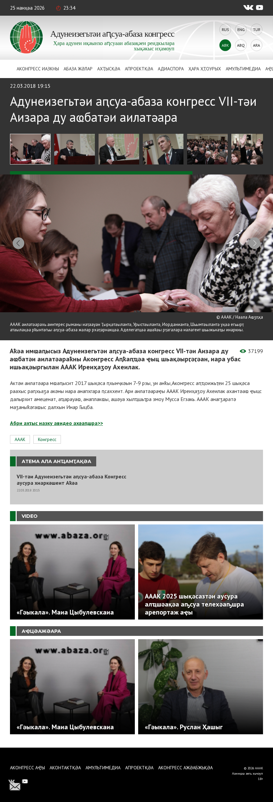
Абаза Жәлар (78, 69)
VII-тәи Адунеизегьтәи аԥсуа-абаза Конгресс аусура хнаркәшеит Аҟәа (71, 479)
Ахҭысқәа (108, 69)
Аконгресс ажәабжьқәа (185, 768)
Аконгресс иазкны (38, 69)
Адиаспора (171, 69)
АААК (20, 439)
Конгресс (47, 439)
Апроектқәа (139, 69)
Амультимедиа (243, 69)
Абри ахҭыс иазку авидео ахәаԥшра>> (56, 423)
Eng (241, 29)
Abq (241, 45)
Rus (225, 29)
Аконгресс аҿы (27, 768)
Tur (256, 29)
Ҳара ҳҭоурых (204, 69)
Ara (256, 45)
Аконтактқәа (65, 768)
